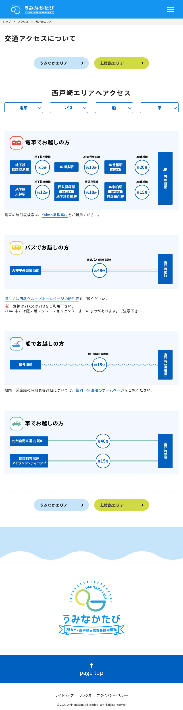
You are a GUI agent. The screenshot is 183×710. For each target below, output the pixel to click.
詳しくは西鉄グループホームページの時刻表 (41, 298)
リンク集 (85, 695)
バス (69, 107)
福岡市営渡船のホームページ (100, 390)
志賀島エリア (112, 63)
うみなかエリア (54, 63)
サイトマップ (64, 695)
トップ (7, 21)
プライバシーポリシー (112, 695)
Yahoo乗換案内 (55, 214)
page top (91, 672)
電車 (23, 107)
